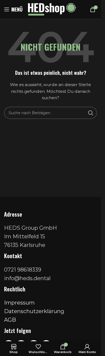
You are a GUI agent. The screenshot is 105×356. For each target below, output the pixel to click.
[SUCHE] (91, 113)
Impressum (19, 302)
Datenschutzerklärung (34, 311)
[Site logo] (52, 9)
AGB (10, 320)
